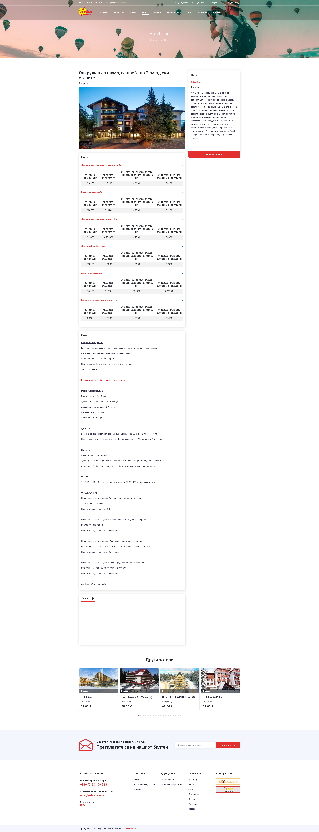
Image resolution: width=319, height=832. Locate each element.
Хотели (145, 12)
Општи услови (167, 779)
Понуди (132, 12)
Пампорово (193, 794)
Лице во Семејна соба (93, 246)
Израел (191, 809)
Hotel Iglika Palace (172, 697)
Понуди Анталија (199, 3)
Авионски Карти (174, 12)
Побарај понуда (214, 154)
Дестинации (118, 12)
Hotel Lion (164, 40)
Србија (191, 789)
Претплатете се (228, 745)
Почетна (103, 12)
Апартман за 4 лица (91, 273)
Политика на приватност (172, 784)
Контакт (216, 12)
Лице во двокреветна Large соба (99, 219)
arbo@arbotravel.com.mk (97, 795)
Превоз (157, 12)
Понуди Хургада (181, 3)
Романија (192, 804)
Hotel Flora (209, 697)
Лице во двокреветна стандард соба (101, 165)
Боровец (192, 779)
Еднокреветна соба (91, 192)
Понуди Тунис (216, 3)
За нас (136, 779)
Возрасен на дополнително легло (99, 300)
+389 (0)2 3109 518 (93, 784)
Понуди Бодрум (233, 3)
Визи (189, 12)
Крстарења (202, 12)
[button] (138, 715)
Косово (191, 799)
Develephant (131, 828)
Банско (191, 784)
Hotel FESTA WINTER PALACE (138, 697)
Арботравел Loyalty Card (145, 784)
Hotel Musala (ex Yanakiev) (96, 697)
